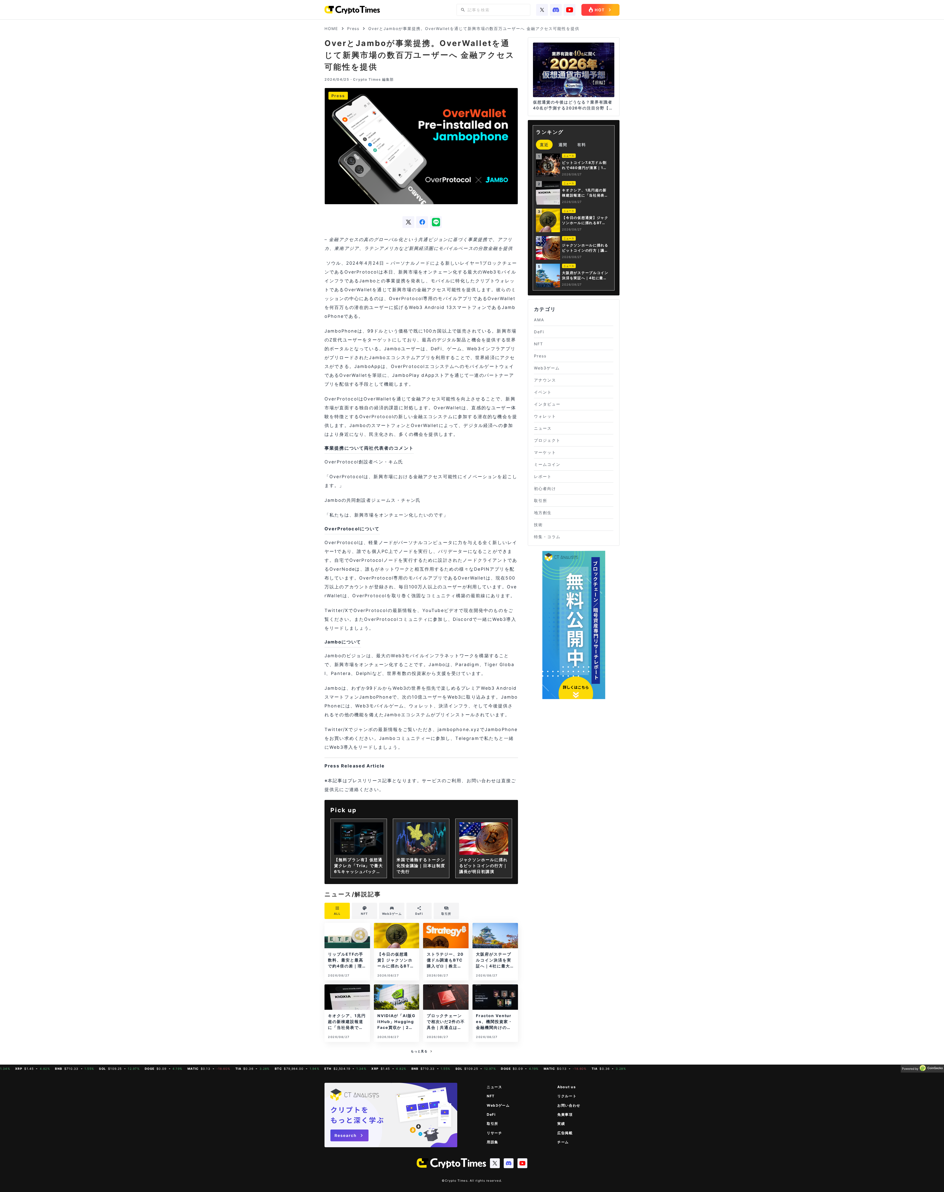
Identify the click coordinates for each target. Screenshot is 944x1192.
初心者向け (545, 488)
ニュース (543, 428)
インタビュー (547, 404)
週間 (563, 144)
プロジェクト (547, 440)
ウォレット (545, 416)
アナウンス (545, 380)
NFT (538, 343)
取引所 (540, 500)
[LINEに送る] (436, 222)
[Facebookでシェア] (422, 222)
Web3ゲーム (547, 368)
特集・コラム (547, 536)
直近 (544, 144)
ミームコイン (547, 464)
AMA (539, 319)
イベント (543, 392)
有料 (581, 144)
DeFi (539, 331)
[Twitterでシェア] (408, 222)
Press (353, 28)
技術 (538, 524)
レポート (543, 476)
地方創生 (543, 512)
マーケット (545, 452)
